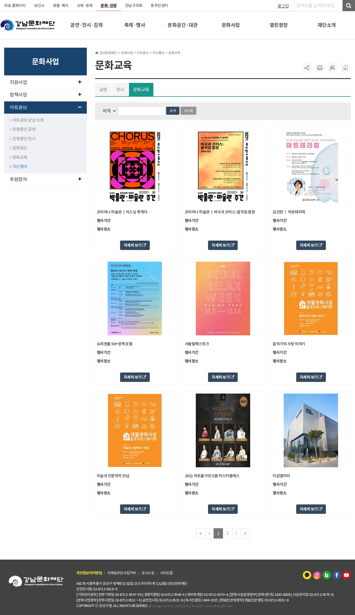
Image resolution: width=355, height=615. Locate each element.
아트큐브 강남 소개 (28, 120)
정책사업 (18, 95)
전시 (120, 89)
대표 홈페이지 (15, 5)
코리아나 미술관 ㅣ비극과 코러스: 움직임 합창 (220, 212)
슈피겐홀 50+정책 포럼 (115, 343)
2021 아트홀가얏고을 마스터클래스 (212, 475)
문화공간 (19, 147)
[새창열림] (308, 575)
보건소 (39, 5)
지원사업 (18, 82)
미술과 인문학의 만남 (113, 475)
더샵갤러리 (281, 475)
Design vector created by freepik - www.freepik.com (192, 605)
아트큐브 (18, 107)
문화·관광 (109, 5)
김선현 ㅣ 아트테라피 (289, 212)
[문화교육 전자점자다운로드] (345, 67)
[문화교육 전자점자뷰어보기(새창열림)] (333, 67)
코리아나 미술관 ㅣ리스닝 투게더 (122, 212)
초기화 (188, 111)
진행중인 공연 (24, 129)
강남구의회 (134, 5)
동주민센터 (159, 5)
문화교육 (19, 157)
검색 (173, 111)
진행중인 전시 (24, 138)
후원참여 (18, 179)
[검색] (349, 5)
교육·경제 (85, 5)
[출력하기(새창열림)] (320, 67)
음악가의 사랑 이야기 (289, 343)
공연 (103, 89)
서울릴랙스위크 (197, 343)
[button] (135, 245)
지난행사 (19, 166)
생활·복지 (61, 5)
